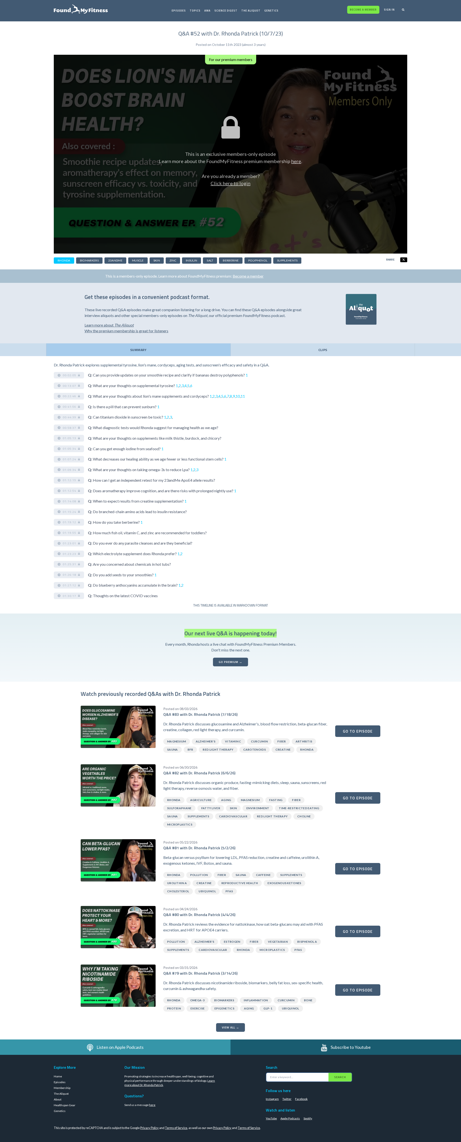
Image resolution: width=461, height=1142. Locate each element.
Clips (322, 349)
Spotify (307, 1118)
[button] (69, 375)
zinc (173, 260)
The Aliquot (251, 10)
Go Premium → (230, 662)
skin (156, 260)
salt (210, 260)
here (296, 161)
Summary (138, 349)
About (57, 1099)
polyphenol (257, 260)
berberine (231, 260)
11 (243, 396)
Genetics (271, 10)
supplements (287, 260)
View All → (230, 1027)
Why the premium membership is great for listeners (126, 330)
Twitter (286, 1099)
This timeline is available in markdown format (230, 605)
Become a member (363, 10)
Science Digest (225, 10)
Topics (195, 10)
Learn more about (109, 325)
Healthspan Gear (64, 1105)
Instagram (272, 1099)
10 (238, 396)
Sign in (389, 10)
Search (340, 1077)
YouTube (271, 1118)
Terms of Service (176, 1128)
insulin (191, 260)
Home (58, 1076)
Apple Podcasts (290, 1118)
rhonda (64, 260)
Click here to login (230, 183)
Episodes (179, 10)
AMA (207, 10)
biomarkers (89, 260)
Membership (62, 1088)
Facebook (301, 1099)
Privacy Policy (149, 1128)
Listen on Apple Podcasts (120, 1047)
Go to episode (358, 731)
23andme (115, 260)
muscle (138, 260)
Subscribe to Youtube (351, 1047)
